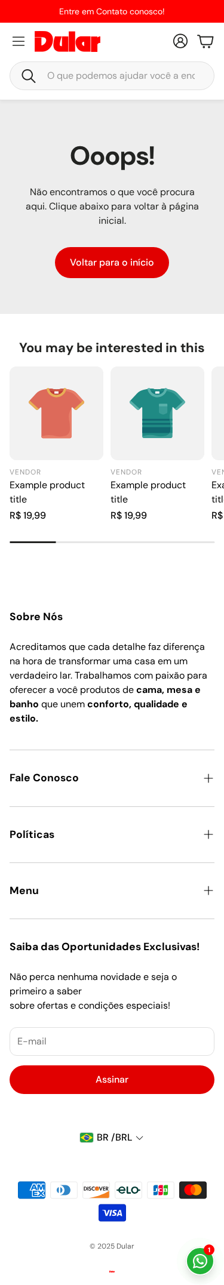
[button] (112, 76)
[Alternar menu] (18, 41)
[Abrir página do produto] (56, 413)
